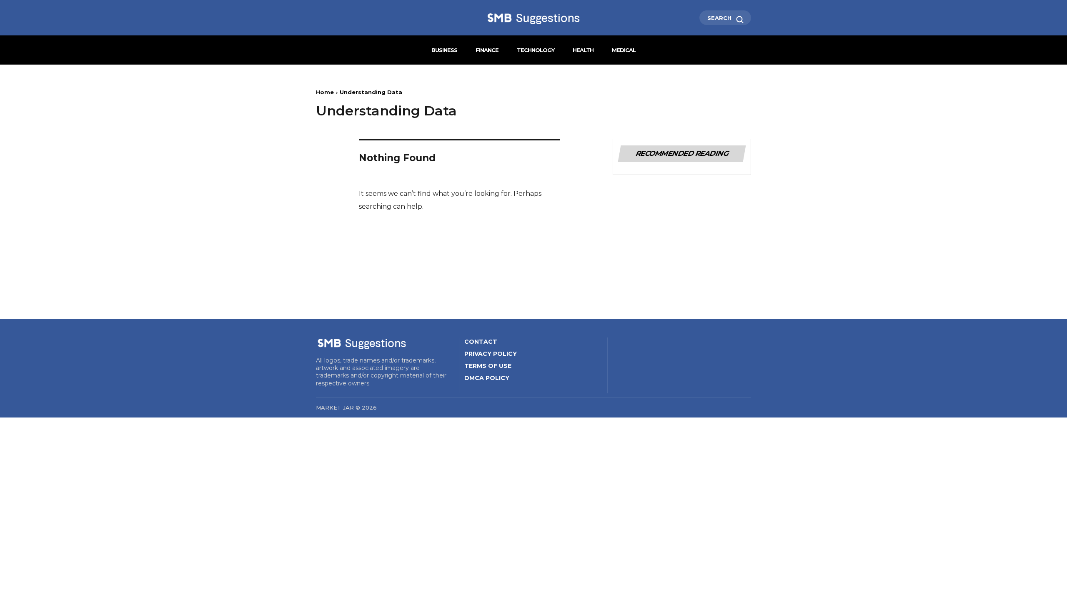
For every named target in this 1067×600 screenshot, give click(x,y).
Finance (487, 50)
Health (583, 50)
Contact (480, 341)
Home (325, 92)
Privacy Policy (490, 354)
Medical (624, 50)
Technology (535, 50)
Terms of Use (487, 366)
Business (444, 50)
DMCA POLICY (486, 378)
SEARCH (720, 18)
